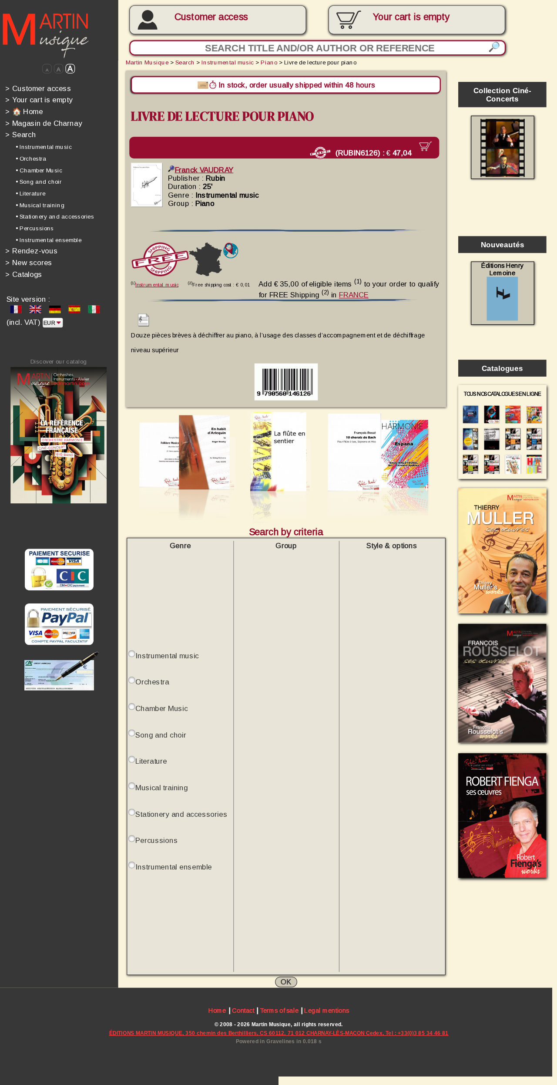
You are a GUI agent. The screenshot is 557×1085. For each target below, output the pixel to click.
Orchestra (152, 681)
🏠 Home (24, 111)
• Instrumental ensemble (48, 240)
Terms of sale (279, 1010)
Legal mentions (326, 1010)
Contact (243, 1010)
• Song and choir (39, 182)
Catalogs (23, 274)
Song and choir (160, 734)
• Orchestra (31, 158)
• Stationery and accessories (55, 216)
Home (217, 1010)
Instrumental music (227, 62)
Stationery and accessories (181, 813)
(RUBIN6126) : (372, 152)
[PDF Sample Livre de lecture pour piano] (143, 323)
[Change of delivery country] (230, 250)
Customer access (211, 17)
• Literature (30, 193)
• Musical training (40, 205)
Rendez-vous (31, 251)
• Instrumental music (44, 147)
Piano (269, 62)
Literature (151, 761)
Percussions (156, 840)
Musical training (161, 787)
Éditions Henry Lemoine (502, 269)
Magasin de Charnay (43, 123)
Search (20, 135)
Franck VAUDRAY (204, 169)
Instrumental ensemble (173, 867)
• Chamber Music (39, 170)
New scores (28, 262)
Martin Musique (147, 62)
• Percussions (35, 228)
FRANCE (354, 294)
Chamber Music (161, 708)
